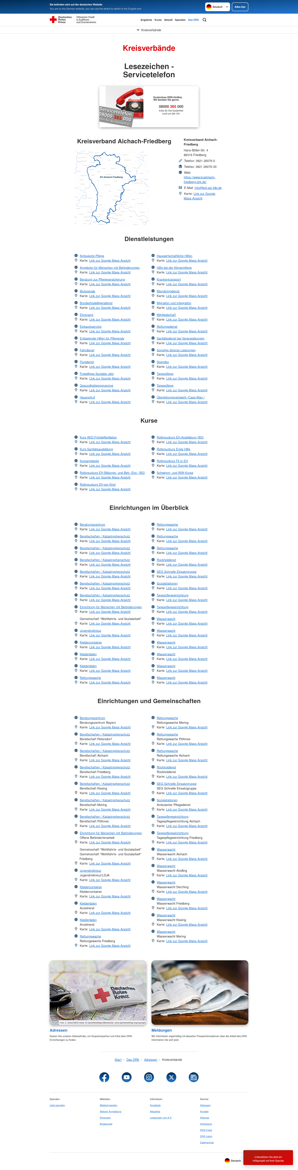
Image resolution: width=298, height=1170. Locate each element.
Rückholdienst (166, 559)
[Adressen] (98, 992)
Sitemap (204, 1117)
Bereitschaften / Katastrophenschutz (105, 536)
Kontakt (204, 1111)
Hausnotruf (87, 397)
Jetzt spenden (57, 1105)
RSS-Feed (206, 1130)
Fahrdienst (87, 350)
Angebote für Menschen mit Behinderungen (110, 267)
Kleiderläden (88, 654)
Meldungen (161, 1030)
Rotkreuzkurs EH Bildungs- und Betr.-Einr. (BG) (112, 472)
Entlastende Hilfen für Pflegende (102, 338)
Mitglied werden (108, 1105)
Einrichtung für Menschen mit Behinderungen (111, 607)
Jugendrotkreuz (90, 630)
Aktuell (168, 20)
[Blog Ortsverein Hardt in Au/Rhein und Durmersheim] (194, 1077)
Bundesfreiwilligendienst (96, 303)
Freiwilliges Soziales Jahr (97, 373)
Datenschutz (207, 1142)
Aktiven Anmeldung (110, 1111)
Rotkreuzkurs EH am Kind (97, 484)
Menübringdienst (168, 291)
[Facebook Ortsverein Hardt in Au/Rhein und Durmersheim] (104, 1077)
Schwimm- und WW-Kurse (175, 472)
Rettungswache (90, 677)
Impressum (206, 1124)
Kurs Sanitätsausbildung (96, 449)
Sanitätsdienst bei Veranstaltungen (180, 338)
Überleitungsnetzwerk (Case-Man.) (181, 397)
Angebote (146, 20)
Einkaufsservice (91, 326)
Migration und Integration (174, 303)
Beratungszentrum (92, 524)
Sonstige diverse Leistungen (176, 350)
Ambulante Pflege (92, 255)
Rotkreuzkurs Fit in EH (172, 461)
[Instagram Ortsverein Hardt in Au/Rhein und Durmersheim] (149, 1077)
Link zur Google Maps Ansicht (199, 195)
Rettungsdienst (167, 326)
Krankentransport (169, 279)
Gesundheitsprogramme (96, 385)
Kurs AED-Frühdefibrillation (98, 437)
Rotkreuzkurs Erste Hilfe (173, 449)
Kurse (158, 20)
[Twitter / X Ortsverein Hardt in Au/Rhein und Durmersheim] (171, 1077)
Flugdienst (87, 362)
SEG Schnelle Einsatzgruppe (176, 571)
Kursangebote (89, 461)
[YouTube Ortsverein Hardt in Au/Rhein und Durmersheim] (127, 1077)
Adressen (58, 1030)
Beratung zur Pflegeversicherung (102, 279)
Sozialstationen (167, 583)
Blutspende (87, 291)
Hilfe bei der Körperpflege (174, 267)
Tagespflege (165, 373)
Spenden (180, 20)
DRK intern (206, 1136)
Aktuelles (155, 1111)
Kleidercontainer (91, 642)
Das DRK (193, 20)
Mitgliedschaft (166, 314)
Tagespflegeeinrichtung (172, 595)
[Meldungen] (199, 992)
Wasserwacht (166, 618)
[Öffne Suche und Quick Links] (204, 19)
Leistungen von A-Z (161, 1117)
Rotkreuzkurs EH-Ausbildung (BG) (180, 437)
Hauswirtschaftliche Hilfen (174, 255)
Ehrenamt (86, 314)
